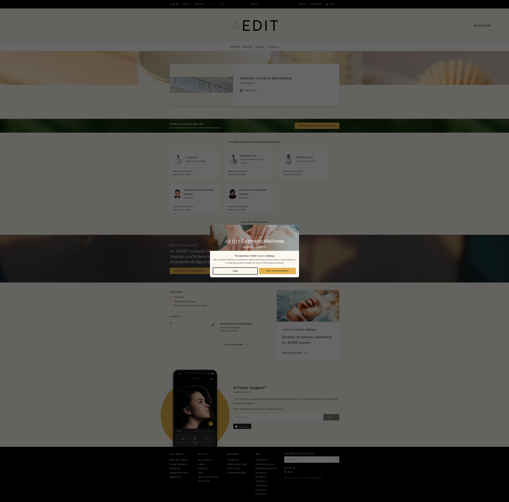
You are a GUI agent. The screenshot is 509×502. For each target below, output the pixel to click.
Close (235, 271)
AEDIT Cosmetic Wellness (277, 271)
